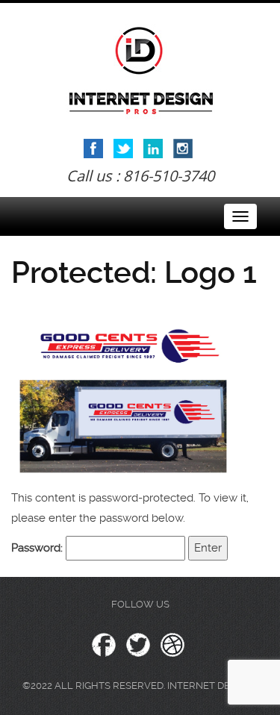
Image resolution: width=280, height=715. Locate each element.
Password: (38, 548)
